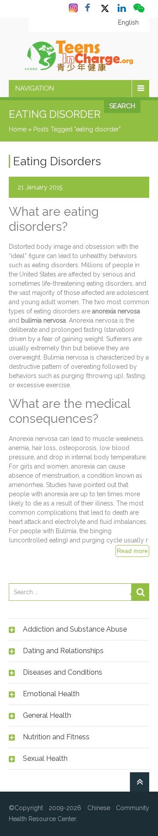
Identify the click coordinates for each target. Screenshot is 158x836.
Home (17, 129)
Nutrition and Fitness (56, 737)
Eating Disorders (57, 161)
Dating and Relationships (63, 651)
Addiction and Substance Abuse (75, 629)
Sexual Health (45, 758)
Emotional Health (51, 694)
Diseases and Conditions (62, 672)
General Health (47, 715)
